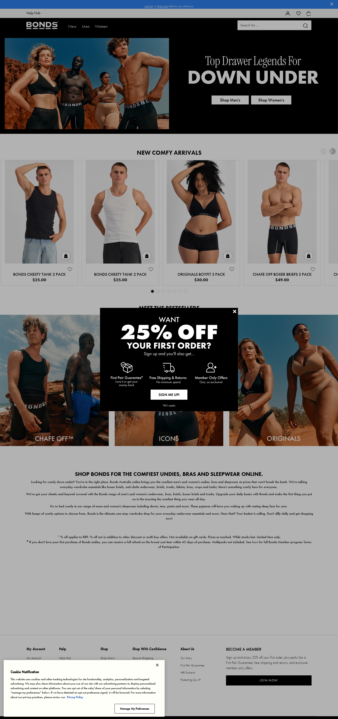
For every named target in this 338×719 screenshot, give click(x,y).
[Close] (157, 665)
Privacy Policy (75, 697)
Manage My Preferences (134, 709)
